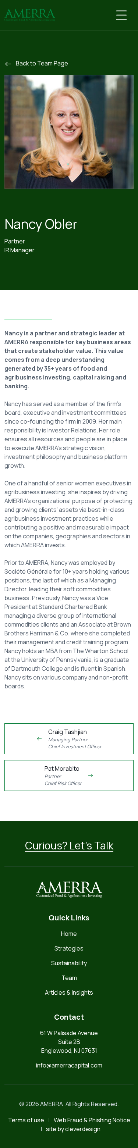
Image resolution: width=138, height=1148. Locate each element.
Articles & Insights (69, 992)
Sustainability (69, 963)
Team (69, 978)
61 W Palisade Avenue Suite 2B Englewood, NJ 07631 (69, 1042)
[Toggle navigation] (121, 15)
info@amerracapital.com (69, 1065)
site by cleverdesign (73, 1129)
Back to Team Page (41, 63)
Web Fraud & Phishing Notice (92, 1120)
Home (69, 934)
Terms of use (26, 1120)
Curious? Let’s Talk (69, 845)
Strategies (69, 948)
